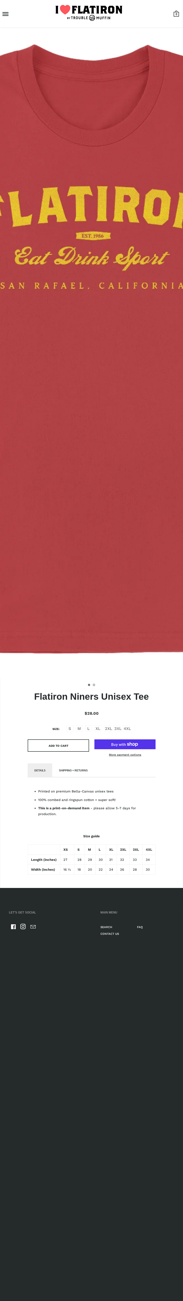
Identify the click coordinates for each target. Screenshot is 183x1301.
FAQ (140, 927)
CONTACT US (109, 933)
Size (55, 729)
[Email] (33, 927)
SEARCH (106, 927)
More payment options (125, 754)
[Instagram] (23, 927)
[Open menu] (5, 13)
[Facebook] (13, 927)
